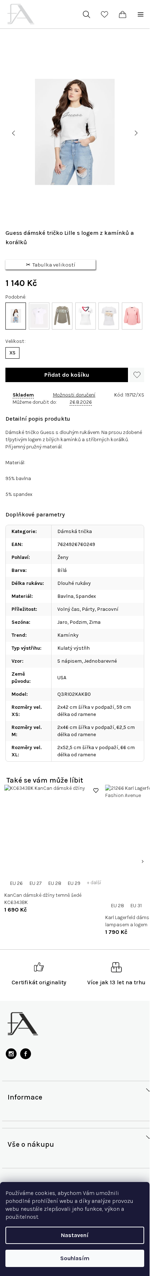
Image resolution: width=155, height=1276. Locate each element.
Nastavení (75, 1235)
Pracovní (108, 609)
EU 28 (54, 883)
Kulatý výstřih (73, 648)
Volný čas (68, 609)
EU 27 (35, 883)
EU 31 (136, 906)
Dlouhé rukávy (74, 583)
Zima (95, 622)
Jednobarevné (100, 661)
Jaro (62, 622)
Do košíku (66, 375)
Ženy (62, 557)
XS (12, 353)
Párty (88, 609)
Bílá (62, 570)
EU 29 (74, 883)
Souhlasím (74, 1258)
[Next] (142, 861)
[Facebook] (25, 1053)
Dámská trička (74, 531)
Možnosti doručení (74, 395)
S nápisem (69, 661)
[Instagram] (11, 1053)
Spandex (86, 596)
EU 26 (16, 883)
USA (61, 678)
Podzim (78, 622)
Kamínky (68, 635)
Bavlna (65, 596)
